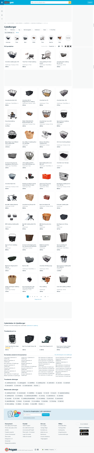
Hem (5, 23)
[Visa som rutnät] (65, 46)
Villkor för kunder (27, 436)
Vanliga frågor (44, 427)
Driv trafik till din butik (28, 427)
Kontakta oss (44, 430)
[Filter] (2, 19)
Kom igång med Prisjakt (11, 425)
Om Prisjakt (43, 425)
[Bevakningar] (2, 15)
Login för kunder (27, 434)
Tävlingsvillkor (62, 427)
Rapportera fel (38, 299)
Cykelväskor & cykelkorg (32, 325)
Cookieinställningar (63, 434)
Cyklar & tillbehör (19, 23)
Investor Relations (45, 436)
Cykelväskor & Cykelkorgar (36, 23)
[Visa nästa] (48, 297)
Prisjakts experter (9, 432)
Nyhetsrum (43, 434)
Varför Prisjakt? (26, 425)
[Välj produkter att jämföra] (59, 46)
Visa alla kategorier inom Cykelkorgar (63, 354)
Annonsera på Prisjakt (28, 430)
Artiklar (7, 430)
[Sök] (69, 2)
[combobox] (49, 2)
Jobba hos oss (44, 432)
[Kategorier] (2, 2)
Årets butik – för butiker (29, 432)
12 (45, 296)
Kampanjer (7, 441)
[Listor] (2, 11)
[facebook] (38, 450)
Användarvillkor (62, 425)
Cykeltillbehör (27, 23)
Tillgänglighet (44, 438)
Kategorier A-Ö (9, 438)
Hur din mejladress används (29, 417)
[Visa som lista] (68, 46)
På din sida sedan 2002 (11, 427)
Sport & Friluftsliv (11, 23)
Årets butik (8, 436)
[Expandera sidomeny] (2, 7)
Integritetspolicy (62, 432)
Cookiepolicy (61, 430)
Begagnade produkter (10, 443)
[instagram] (35, 450)
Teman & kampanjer (10, 434)
